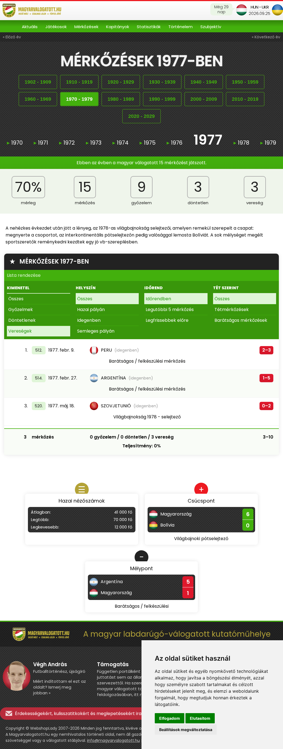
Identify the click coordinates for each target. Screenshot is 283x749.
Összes (15, 299)
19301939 (162, 82)
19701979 (79, 99)
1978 (241, 143)
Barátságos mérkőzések (240, 320)
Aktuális (30, 27)
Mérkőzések (86, 27)
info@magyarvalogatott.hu (113, 740)
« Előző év (12, 37)
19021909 (38, 82)
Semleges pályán (95, 331)
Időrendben (158, 299)
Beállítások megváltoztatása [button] (185, 729)
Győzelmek (20, 309)
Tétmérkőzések (231, 309)
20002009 (203, 99)
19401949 (203, 82)
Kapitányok (117, 27)
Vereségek (20, 331)
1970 (15, 143)
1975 (148, 143)
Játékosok (56, 27)
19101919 (79, 82)
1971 (41, 143)
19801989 (121, 99)
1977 (207, 141)
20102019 (245, 99)
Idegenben (89, 320)
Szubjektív (210, 27)
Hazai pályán (91, 309)
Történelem (180, 27)
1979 (268, 143)
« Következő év (266, 37)
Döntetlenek (22, 320)
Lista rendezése (24, 275)
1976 (174, 143)
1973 (93, 143)
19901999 (162, 99)
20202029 (141, 116)
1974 (120, 143)
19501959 (245, 82)
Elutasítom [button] (200, 718)
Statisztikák (149, 27)
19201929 (121, 82)
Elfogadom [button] (169, 718)
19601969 (38, 99)
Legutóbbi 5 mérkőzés (170, 309)
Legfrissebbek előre (167, 320)
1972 (67, 143)
